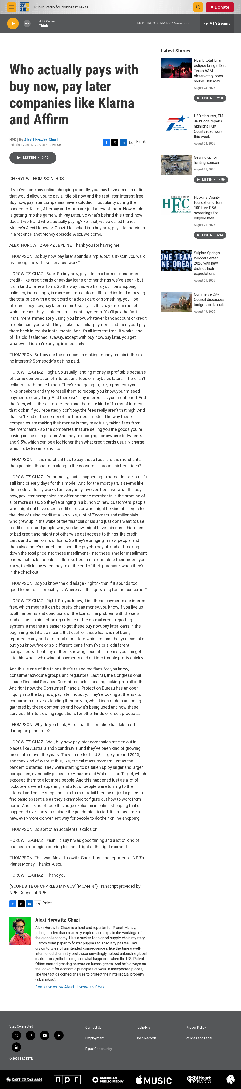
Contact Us (93, 1027)
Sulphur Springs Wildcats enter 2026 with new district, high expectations (207, 263)
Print (141, 141)
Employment (94, 1038)
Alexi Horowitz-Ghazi (41, 139)
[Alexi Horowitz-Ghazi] (20, 931)
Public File (143, 1027)
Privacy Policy (196, 1027)
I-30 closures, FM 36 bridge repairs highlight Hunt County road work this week (208, 126)
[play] (13, 23)
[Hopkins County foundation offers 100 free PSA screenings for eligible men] (176, 205)
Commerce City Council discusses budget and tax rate (209, 299)
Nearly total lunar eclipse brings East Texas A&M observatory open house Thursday (210, 70)
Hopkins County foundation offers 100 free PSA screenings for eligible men (208, 207)
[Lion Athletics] (230, 1079)
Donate (222, 7)
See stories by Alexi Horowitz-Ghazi (70, 987)
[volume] (27, 23)
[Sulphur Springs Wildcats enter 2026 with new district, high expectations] (176, 260)
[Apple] (154, 1079)
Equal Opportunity (98, 1049)
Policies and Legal (199, 1038)
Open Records (146, 1038)
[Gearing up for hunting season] (176, 165)
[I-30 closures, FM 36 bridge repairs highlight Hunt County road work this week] (176, 123)
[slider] (34, 23)
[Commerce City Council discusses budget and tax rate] (176, 302)
